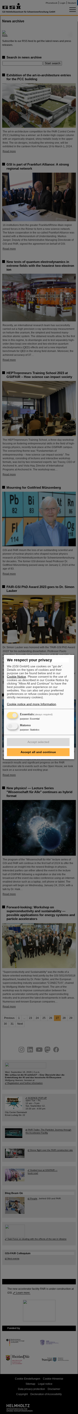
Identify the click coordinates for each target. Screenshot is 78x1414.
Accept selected (38, 742)
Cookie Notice (16, 676)
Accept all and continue (38, 752)
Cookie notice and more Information (31, 704)
